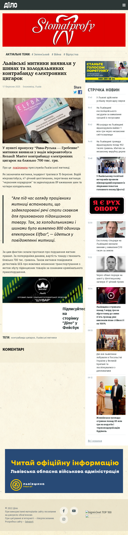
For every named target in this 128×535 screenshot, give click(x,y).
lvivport (29, 521)
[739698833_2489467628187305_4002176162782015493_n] (64, 45)
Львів (38, 86)
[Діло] (10, 5)
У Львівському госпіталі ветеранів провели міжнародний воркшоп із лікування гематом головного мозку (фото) (110, 183)
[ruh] (107, 214)
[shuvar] (42, 302)
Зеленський (41, 54)
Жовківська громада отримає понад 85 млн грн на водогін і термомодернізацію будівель (109, 424)
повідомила (20, 167)
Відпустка (72, 54)
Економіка (28, 86)
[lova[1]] (64, 492)
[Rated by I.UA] (93, 516)
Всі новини (95, 441)
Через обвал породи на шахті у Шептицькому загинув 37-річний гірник (110, 278)
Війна (57, 54)
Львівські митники (46, 337)
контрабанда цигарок (23, 337)
